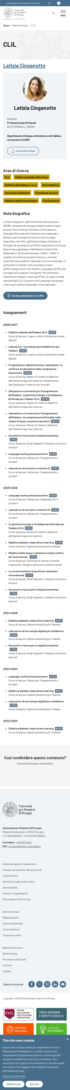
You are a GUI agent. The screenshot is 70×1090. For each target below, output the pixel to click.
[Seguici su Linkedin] (55, 984)
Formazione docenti (46, 192)
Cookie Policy (10, 875)
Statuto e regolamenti (15, 893)
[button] (51, 3)
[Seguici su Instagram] (47, 984)
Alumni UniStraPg (12, 923)
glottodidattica (50, 184)
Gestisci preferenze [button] (14, 1076)
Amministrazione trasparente (19, 863)
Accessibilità (10, 887)
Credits (7, 971)
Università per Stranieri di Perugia (23, 3)
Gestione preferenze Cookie (19, 881)
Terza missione (11, 929)
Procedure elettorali (14, 959)
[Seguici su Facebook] (31, 984)
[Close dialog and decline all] (67, 1037)
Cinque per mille (12, 935)
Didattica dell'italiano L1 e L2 (21, 184)
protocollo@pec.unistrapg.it (25, 846)
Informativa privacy (13, 1070)
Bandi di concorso (13, 947)
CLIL (7, 176)
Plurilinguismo (51, 200)
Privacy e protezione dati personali (22, 869)
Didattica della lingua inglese (21, 200)
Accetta (34, 1084)
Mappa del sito (11, 917)
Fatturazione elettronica (16, 899)
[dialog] (35, 1062)
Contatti (7, 965)
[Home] (15, 13)
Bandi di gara (10, 953)
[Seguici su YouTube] (63, 984)
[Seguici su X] (39, 984)
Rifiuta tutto (14, 1084)
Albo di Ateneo (11, 911)
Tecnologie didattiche (17, 192)
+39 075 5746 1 (24, 842)
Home (6, 25)
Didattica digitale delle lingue (31, 176)
